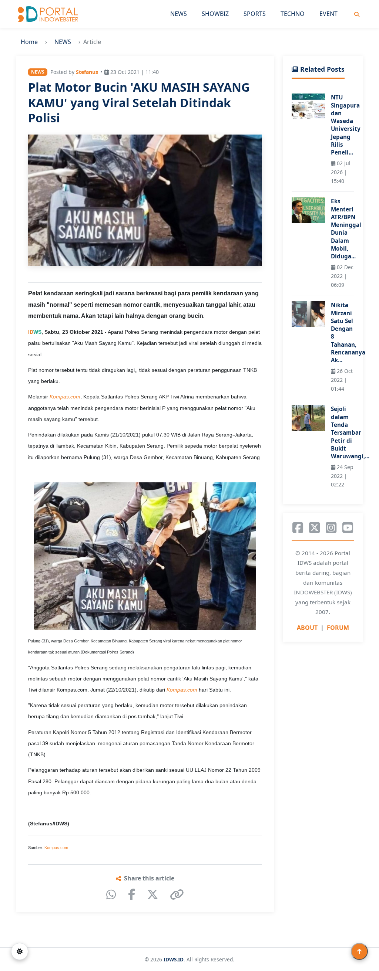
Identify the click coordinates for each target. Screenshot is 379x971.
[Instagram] (331, 528)
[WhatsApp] (111, 894)
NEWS (178, 14)
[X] (152, 894)
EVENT (328, 14)
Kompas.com (56, 847)
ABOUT (307, 628)
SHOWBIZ (215, 14)
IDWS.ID (174, 959)
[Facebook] (131, 894)
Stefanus (87, 71)
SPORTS (255, 14)
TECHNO (293, 14)
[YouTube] (347, 528)
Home (29, 42)
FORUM (338, 628)
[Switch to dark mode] (19, 951)
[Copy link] (177, 894)
